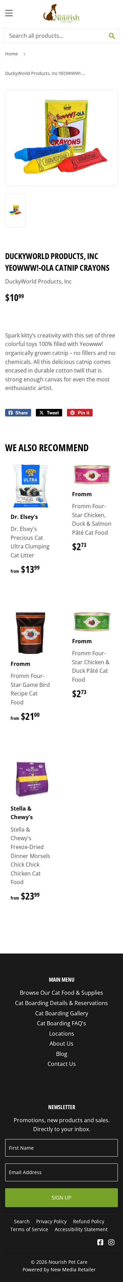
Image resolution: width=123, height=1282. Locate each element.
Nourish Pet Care (68, 1262)
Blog (61, 1054)
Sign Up (61, 1197)
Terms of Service (29, 1229)
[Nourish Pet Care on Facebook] (100, 1243)
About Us (61, 1043)
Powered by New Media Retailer (59, 1269)
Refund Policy (88, 1221)
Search (22, 1221)
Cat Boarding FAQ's (61, 1023)
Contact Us (61, 1064)
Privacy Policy (51, 1221)
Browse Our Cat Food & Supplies (61, 992)
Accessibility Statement (81, 1229)
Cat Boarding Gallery (61, 1013)
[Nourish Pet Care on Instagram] (111, 1243)
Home (11, 54)
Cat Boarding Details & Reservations (61, 1003)
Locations (61, 1033)
